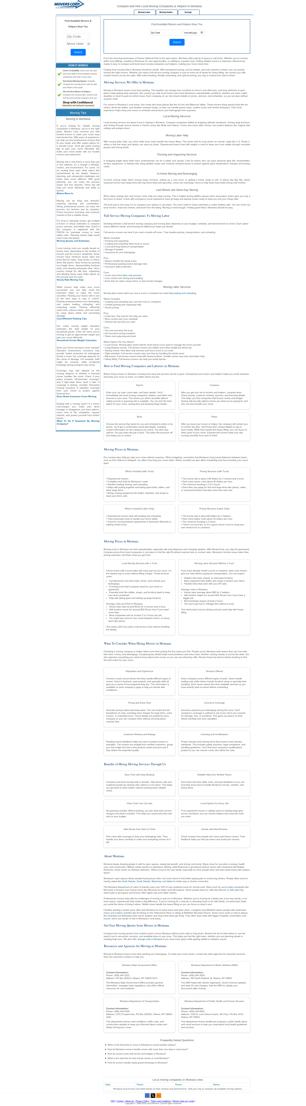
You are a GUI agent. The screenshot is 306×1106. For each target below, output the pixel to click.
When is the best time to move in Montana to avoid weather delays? (142, 1045)
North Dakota (128, 881)
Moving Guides (166, 12)
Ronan (178, 1084)
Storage (188, 12)
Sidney (216, 1084)
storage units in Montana (150, 939)
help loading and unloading (182, 293)
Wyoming (156, 881)
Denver (222, 890)
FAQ (113, 1101)
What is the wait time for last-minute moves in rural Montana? (138, 1058)
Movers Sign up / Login (183, 1101)
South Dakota (143, 881)
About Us (129, 1101)
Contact (120, 1101)
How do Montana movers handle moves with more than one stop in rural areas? (148, 1049)
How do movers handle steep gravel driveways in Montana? (138, 1062)
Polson (140, 1084)
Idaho (169, 881)
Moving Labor (144, 12)
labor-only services (131, 275)
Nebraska (127, 915)
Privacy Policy (142, 1101)
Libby (107, 1084)
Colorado (112, 915)
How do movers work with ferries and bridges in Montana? (137, 1053)
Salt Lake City (236, 890)
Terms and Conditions (161, 1101)
